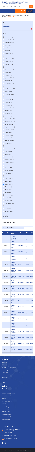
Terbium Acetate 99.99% (13, 252)
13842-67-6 (21, 337)
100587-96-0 (21, 264)
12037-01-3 (21, 319)
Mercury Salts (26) (9, 124)
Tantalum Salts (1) (9, 178)
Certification (4, 375)
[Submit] (31, 6)
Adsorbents (4, 398)
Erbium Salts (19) (8, 80)
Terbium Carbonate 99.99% (13, 270)
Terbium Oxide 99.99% (13, 325)
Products (8, 15)
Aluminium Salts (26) (9, 37)
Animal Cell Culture (6, 409)
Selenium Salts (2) (9, 165)
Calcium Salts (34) (9, 61)
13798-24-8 (21, 282)
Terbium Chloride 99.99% (13, 288)
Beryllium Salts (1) (9, 53)
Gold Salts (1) (8, 97)
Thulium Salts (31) (9, 189)
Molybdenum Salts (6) (10, 127)
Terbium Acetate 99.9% (13, 245)
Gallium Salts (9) (8, 91)
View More (4, 403)
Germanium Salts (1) (9, 94)
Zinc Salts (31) (8, 208)
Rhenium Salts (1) (9, 151)
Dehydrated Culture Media (7, 416)
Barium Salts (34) (8, 50)
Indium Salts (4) (8, 102)
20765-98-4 (21, 239)
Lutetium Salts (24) (9, 116)
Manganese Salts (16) (10, 121)
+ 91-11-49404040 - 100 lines (10, 438)
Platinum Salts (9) (9, 143)
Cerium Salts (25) (9, 64)
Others (3, 391)
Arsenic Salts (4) (8, 48)
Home (3, 15)
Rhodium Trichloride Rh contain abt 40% (13, 239)
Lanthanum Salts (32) (9, 108)
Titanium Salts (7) (9, 195)
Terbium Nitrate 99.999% (13, 312)
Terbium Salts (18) (9, 184)
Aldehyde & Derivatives (6, 401)
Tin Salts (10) (8, 192)
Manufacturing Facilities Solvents (9, 367)
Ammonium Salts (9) (9, 40)
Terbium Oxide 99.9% (13, 319)
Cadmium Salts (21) (9, 59)
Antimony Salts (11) (9, 45)
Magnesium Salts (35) (10, 118)
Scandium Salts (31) (9, 162)
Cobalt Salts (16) (8, 72)
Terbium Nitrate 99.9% (13, 300)
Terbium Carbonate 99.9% (13, 264)
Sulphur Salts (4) (8, 176)
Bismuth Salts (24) (9, 56)
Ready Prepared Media (6, 414)
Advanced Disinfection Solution (8, 393)
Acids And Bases (5, 396)
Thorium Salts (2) (9, 187)
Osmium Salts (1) (8, 138)
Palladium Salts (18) (9, 140)
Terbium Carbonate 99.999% (13, 276)
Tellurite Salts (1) (8, 181)
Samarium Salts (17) (9, 159)
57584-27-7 (21, 300)
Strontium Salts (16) (9, 173)
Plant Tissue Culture (6, 411)
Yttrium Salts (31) (8, 206)
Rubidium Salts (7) (9, 154)
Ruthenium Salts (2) (9, 157)
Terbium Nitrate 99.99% (13, 306)
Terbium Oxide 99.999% (13, 331)
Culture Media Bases (6, 419)
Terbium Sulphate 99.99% (13, 343)
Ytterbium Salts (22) (9, 203)
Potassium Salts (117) (9, 146)
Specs (27, 239)
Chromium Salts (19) (9, 69)
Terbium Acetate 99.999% (13, 258)
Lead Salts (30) (8, 110)
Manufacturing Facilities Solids (8, 370)
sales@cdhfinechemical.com (10, 435)
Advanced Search (20, 11)
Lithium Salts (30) (9, 113)
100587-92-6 (21, 246)
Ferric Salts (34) (8, 86)
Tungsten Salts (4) (9, 198)
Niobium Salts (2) (9, 135)
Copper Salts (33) (9, 75)
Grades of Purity (5, 377)
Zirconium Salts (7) (9, 211)
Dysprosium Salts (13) (9, 78)
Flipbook (3, 382)
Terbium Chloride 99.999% (13, 294)
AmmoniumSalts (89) (9, 42)
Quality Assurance (5, 372)
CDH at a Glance (5, 365)
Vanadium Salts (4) (9, 200)
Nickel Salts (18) (8, 132)
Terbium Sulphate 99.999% (13, 349)
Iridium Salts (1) (8, 105)
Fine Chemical (14, 15)
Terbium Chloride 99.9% (13, 282)
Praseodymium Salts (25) (10, 148)
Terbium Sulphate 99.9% (13, 337)
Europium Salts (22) (9, 83)
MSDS (31, 239)
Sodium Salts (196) (9, 170)
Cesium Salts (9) (8, 67)
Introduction (4, 362)
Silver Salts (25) (8, 168)
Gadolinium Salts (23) (10, 89)
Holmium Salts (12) (9, 99)
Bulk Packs (4, 380)
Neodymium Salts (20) (10, 129)
